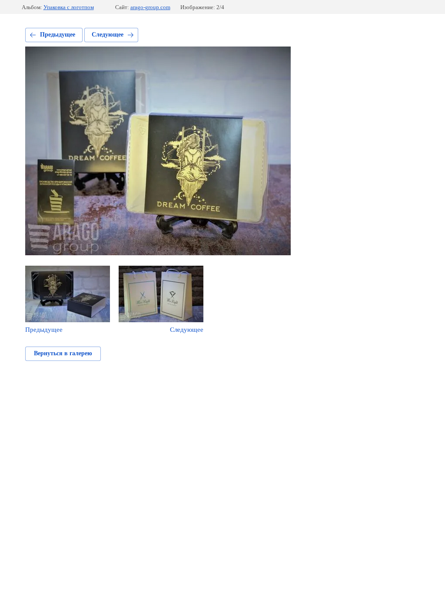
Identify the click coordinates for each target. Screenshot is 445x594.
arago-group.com (150, 7)
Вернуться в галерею (63, 353)
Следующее (107, 34)
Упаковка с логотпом (68, 7)
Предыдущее (57, 34)
